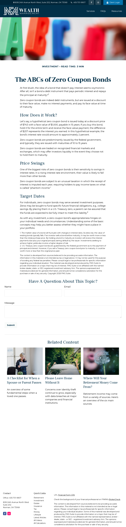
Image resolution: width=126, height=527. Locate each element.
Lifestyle (37, 515)
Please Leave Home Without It (58, 380)
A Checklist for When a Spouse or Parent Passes (24, 380)
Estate (36, 503)
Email (67, 286)
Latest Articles (40, 517)
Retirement (39, 498)
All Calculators (40, 523)
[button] (91, 11)
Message (9, 303)
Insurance (38, 506)
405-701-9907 (79, 2)
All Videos (38, 520)
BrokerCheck (114, 499)
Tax (35, 509)
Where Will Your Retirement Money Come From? (100, 382)
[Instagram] (9, 513)
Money (37, 512)
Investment (39, 500)
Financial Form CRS (66, 495)
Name (8, 286)
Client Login (115, 2)
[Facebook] (91, 2)
